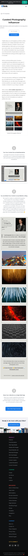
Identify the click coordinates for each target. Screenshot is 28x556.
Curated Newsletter (13, 462)
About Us (11, 524)
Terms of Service (12, 534)
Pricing (10, 508)
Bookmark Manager (13, 452)
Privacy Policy (12, 531)
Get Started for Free (14, 424)
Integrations (11, 513)
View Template (14, 31)
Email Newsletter (13, 442)
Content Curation (13, 460)
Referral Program (13, 536)
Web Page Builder (13, 445)
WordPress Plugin (13, 505)
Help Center (11, 490)
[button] (26, 6)
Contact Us (11, 526)
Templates (11, 510)
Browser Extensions (13, 495)
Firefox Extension (13, 500)
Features (11, 439)
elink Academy (12, 493)
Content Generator (13, 465)
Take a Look (24, 2)
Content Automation (13, 457)
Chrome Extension (13, 498)
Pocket (10, 472)
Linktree (11, 480)
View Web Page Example (14, 408)
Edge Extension (12, 503)
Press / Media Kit (13, 529)
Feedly (10, 477)
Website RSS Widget (13, 447)
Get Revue (11, 475)
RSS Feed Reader (13, 455)
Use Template (14, 34)
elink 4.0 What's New (13, 487)
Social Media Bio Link (13, 450)
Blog (10, 515)
